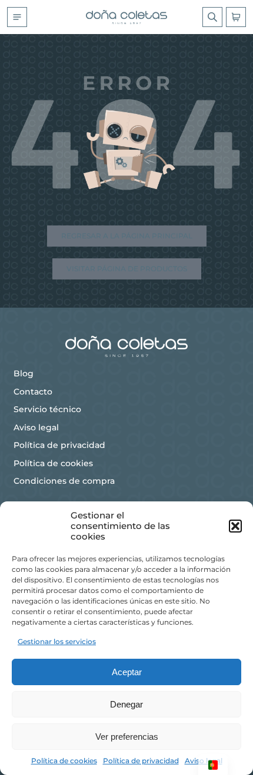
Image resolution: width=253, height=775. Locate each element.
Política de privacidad (141, 760)
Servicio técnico (47, 409)
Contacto (33, 391)
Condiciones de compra (64, 481)
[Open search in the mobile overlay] (212, 17)
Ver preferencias (126, 737)
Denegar (126, 704)
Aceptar (127, 672)
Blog (24, 373)
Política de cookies (64, 760)
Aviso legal (36, 427)
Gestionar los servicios (57, 641)
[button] (235, 526)
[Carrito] (236, 17)
